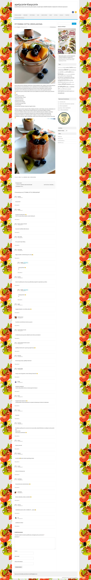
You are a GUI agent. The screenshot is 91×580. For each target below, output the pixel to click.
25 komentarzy (53, 27)
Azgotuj (19, 196)
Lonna (18, 466)
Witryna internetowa (19, 561)
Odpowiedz (17, 205)
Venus (18, 410)
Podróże (67, 15)
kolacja (60, 74)
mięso (60, 84)
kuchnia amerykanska (67, 74)
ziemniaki (66, 91)
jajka (70, 72)
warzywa (61, 91)
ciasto (71, 67)
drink (70, 69)
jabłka (67, 71)
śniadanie (61, 93)
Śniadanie (25, 15)
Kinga (18, 381)
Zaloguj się (60, 136)
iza (18, 517)
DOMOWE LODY (62, 101)
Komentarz (17, 536)
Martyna (19, 355)
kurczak (64, 82)
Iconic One (64, 577)
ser (59, 89)
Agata (18, 304)
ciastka (67, 67)
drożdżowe (73, 69)
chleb (64, 67)
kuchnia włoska (33, 177)
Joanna (19, 504)
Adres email (17, 556)
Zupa (38, 15)
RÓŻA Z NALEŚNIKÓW (63, 105)
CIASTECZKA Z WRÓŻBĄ (49, 184)
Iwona (18, 440)
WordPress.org (60, 142)
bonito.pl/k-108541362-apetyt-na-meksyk (66, 58)
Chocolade (19, 249)
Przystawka (32, 15)
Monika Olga (20, 368)
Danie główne (44, 15)
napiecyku (19, 491)
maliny (70, 82)
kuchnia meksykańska (67, 76)
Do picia (55, 15)
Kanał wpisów (60, 138)
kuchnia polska (63, 78)
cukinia (74, 67)
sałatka (72, 86)
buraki (62, 67)
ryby (67, 86)
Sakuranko (19, 236)
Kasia (59, 109)
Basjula (18, 453)
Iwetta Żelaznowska (21, 329)
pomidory (72, 84)
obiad (64, 84)
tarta (66, 88)
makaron (67, 82)
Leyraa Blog (60, 107)
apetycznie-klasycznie (26, 4)
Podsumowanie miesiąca (19, 17)
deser (29, 177)
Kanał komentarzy (61, 140)
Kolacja (61, 15)
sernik (61, 88)
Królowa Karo (20, 316)
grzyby (61, 71)
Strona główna (18, 15)
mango (73, 82)
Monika (19, 276)
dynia (59, 71)
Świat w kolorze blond (22, 223)
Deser (50, 15)
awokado (59, 67)
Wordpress (76, 577)
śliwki (73, 91)
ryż (69, 86)
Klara (18, 395)
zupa (70, 91)
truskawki (69, 88)
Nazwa (16, 551)
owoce (68, 84)
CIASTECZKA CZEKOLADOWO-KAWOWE (67, 103)
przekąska (62, 86)
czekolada (25, 177)
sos (64, 89)
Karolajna (19, 478)
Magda (18, 27)
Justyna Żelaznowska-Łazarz (23, 342)
